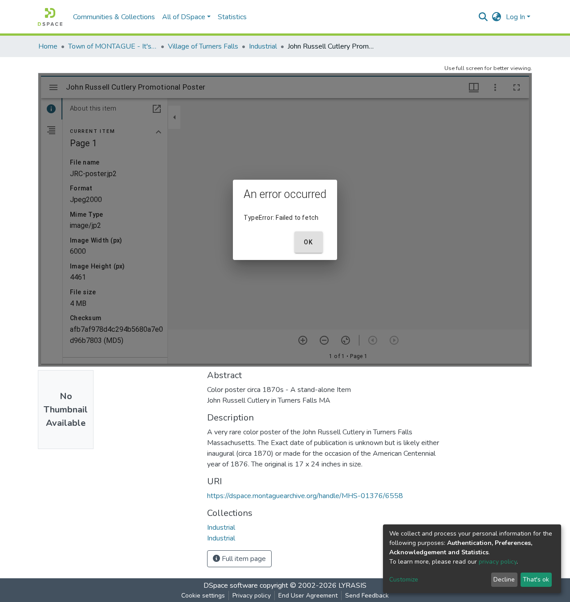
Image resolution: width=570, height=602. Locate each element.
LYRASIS (352, 585)
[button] (496, 17)
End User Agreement (308, 595)
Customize (403, 579)
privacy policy (498, 561)
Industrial (263, 46)
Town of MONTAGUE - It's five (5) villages (112, 46)
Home (47, 46)
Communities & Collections (114, 17)
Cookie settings (203, 595)
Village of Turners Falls (203, 46)
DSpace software (231, 585)
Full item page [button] (243, 559)
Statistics (232, 17)
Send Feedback (367, 595)
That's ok (536, 579)
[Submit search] (483, 17)
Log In (515, 17)
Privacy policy (251, 595)
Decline (504, 579)
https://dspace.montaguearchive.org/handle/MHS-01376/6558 (305, 496)
